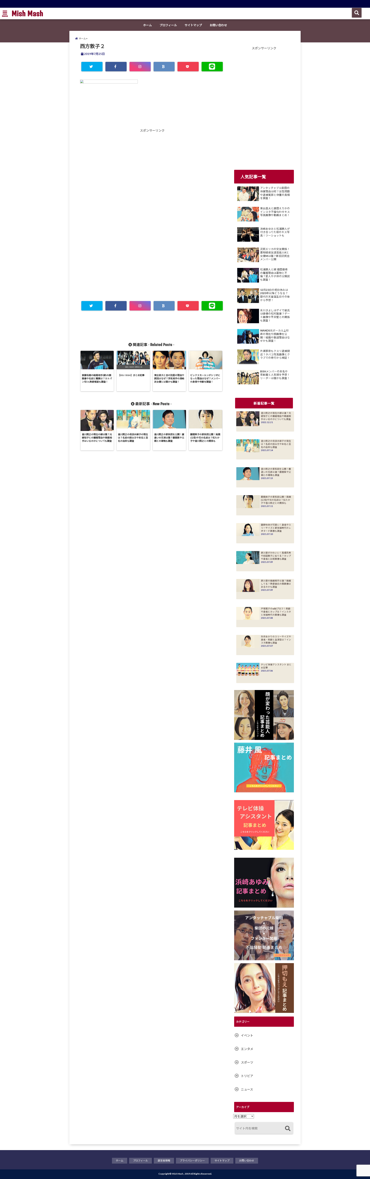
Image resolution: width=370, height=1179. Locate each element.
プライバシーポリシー (192, 1160)
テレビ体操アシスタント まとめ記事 (276, 666)
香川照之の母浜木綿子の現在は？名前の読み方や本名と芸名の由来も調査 (276, 444)
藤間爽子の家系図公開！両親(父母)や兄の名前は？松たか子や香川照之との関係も (276, 500)
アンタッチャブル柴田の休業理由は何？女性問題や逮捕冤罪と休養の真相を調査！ (275, 193)
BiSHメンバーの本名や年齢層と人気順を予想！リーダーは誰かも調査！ (275, 375)
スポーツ (247, 1062)
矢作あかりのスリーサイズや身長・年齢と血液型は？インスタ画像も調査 (276, 639)
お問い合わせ (218, 25)
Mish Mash (27, 13)
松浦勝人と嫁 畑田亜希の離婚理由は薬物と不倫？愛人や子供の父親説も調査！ (275, 274)
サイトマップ (193, 25)
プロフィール (168, 25)
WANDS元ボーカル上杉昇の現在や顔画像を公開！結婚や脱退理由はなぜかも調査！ (275, 335)
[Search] (287, 1128)
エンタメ (247, 1049)
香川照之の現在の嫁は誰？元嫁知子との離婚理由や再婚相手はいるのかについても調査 (276, 416)
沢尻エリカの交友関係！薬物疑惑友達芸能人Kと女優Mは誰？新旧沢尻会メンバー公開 (275, 254)
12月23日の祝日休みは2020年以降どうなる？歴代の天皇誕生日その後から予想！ (275, 295)
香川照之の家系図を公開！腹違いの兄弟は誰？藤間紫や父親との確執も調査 (276, 472)
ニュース (247, 1089)
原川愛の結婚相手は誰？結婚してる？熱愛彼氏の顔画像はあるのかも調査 (276, 583)
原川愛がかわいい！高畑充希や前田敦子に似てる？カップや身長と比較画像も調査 (276, 555)
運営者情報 (164, 1160)
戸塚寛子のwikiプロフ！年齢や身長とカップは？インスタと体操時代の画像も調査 (276, 611)
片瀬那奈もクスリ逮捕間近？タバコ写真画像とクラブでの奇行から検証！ (275, 354)
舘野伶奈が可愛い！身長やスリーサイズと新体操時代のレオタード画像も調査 (276, 527)
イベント (247, 1035)
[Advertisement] (116, 174)
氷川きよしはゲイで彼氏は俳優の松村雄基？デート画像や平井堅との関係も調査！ (275, 315)
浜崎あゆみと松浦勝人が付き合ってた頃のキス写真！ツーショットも (275, 232)
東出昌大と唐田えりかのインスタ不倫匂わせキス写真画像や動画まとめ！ (275, 212)
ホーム (147, 25)
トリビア (247, 1076)
